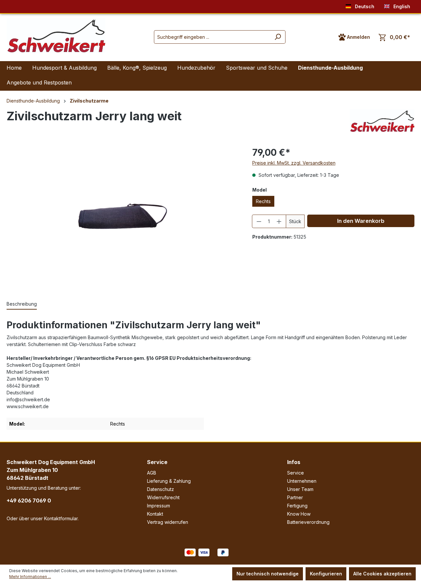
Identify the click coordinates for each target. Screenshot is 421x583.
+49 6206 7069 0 (29, 500)
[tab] (22, 304)
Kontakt (155, 514)
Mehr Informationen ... (30, 576)
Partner (295, 497)
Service (157, 462)
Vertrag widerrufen (167, 522)
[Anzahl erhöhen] (279, 221)
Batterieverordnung (308, 522)
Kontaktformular (61, 518)
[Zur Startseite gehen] (56, 35)
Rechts (263, 201)
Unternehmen (301, 481)
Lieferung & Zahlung (169, 481)
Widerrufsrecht (163, 497)
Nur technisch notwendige (267, 573)
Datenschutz (160, 489)
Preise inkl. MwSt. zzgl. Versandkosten (293, 163)
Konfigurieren (326, 573)
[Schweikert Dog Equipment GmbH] (382, 120)
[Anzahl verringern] (259, 221)
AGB (151, 473)
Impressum (158, 505)
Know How (298, 514)
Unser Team (300, 489)
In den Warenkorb (360, 221)
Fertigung (297, 505)
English (401, 6)
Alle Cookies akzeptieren (382, 573)
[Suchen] (277, 37)
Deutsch (364, 6)
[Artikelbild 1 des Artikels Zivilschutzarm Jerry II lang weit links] (122, 216)
